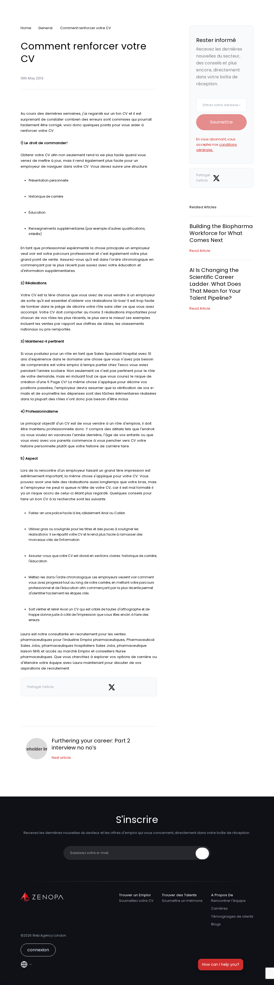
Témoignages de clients (232, 916)
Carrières (219, 908)
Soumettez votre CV (136, 900)
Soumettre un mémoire (182, 900)
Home (26, 28)
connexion (38, 950)
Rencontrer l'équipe (228, 900)
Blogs (216, 924)
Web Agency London (49, 935)
